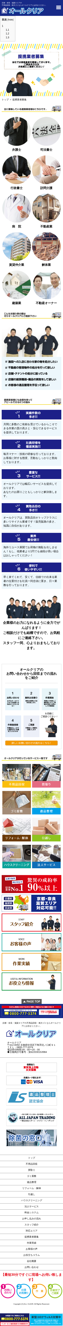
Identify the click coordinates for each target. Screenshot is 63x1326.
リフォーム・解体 (31, 1188)
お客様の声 (31, 1249)
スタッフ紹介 (32, 1224)
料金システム (32, 1212)
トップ (5, 99)
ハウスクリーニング (31, 1200)
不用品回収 (31, 1164)
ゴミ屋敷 (31, 1176)
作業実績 (31, 1242)
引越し (31, 1194)
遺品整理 (31, 1182)
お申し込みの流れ (31, 1218)
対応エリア (31, 1230)
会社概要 (31, 1261)
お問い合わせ (32, 1267)
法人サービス (32, 1206)
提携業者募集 (32, 1236)
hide (10, 19)
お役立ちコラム (31, 1255)
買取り (31, 1170)
